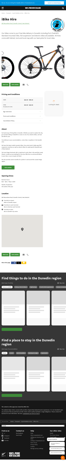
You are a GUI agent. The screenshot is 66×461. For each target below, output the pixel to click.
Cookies (33, 446)
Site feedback (19, 433)
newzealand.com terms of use (31, 413)
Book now (5, 84)
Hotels (11, 353)
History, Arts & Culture (21, 287)
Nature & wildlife (7, 287)
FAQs (32, 433)
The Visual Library (54, 435)
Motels (4, 353)
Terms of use (34, 442)
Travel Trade (53, 437)
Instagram (6, 435)
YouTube (6, 440)
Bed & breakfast (21, 353)
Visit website (15, 84)
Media (51, 433)
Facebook (6, 438)
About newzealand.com (37, 435)
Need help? (19, 435)
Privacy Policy (34, 444)
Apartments (44, 353)
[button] (3, 8)
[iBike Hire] (57, 24)
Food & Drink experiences (46, 287)
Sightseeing (33, 287)
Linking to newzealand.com (38, 440)
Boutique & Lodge (33, 353)
